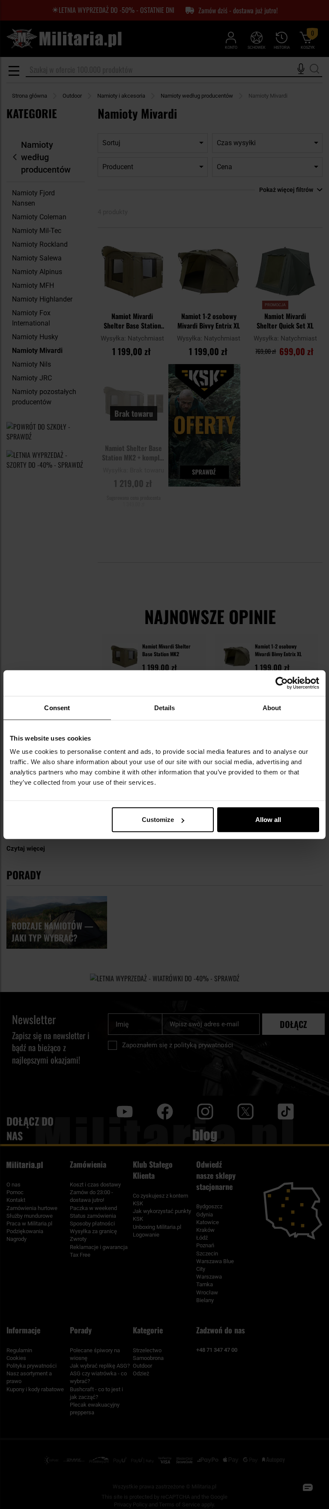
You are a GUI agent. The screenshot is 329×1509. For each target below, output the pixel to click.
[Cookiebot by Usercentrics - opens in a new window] (281, 682)
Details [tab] (164, 707)
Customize (158, 819)
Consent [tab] (57, 707)
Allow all (268, 819)
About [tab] (272, 707)
